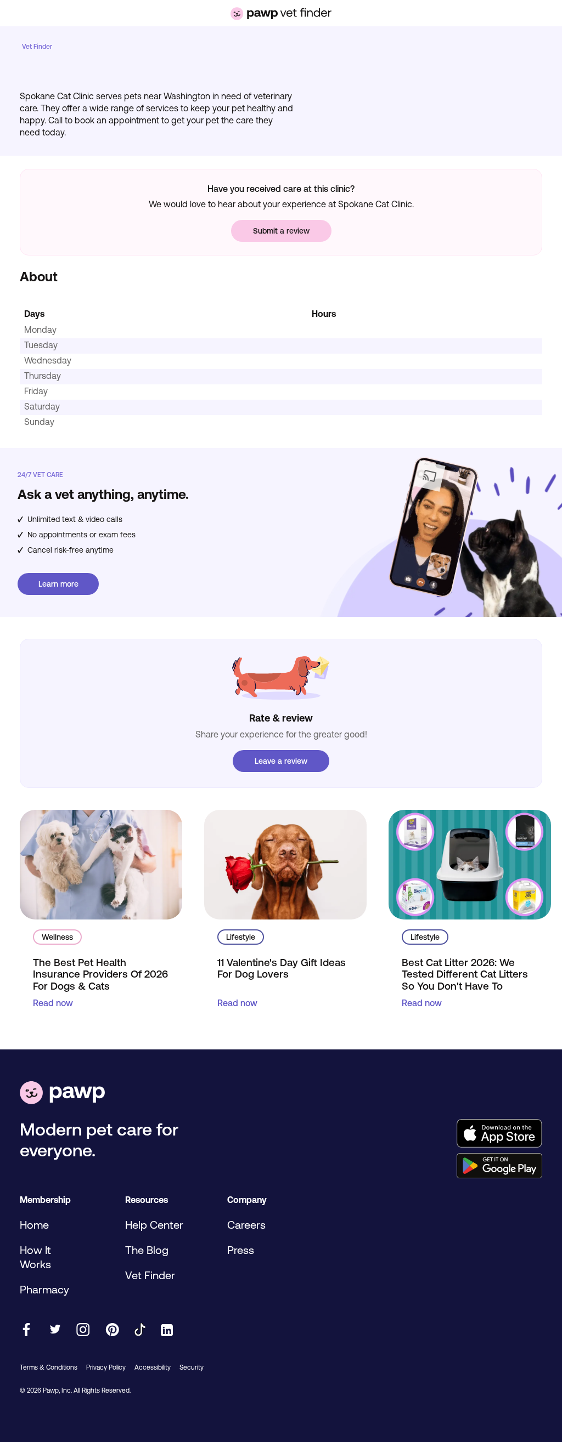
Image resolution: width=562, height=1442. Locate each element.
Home (34, 1224)
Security (191, 1367)
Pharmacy (44, 1289)
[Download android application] (499, 1166)
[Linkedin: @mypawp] (166, 1331)
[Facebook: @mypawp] (26, 1330)
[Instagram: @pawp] (83, 1330)
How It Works (35, 1257)
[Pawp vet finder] (281, 13)
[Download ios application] (499, 1134)
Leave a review (281, 761)
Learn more (58, 584)
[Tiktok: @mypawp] (140, 1330)
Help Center (154, 1224)
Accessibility (152, 1367)
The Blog (146, 1250)
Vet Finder (37, 46)
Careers (246, 1224)
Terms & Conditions (48, 1367)
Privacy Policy (106, 1367)
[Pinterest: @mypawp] (112, 1330)
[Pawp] (62, 1093)
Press (240, 1250)
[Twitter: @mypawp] (54, 1330)
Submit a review (281, 230)
